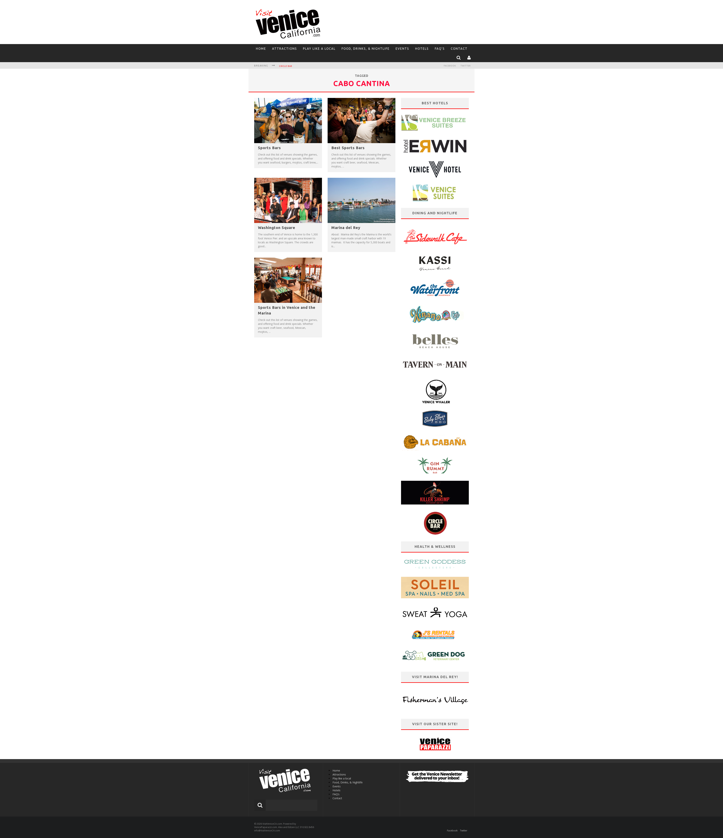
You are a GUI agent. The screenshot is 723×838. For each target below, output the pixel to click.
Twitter (466, 66)
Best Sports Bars (348, 148)
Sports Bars (269, 148)
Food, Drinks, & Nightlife (366, 48)
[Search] (459, 57)
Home (261, 48)
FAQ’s (440, 48)
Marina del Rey (345, 227)
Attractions (284, 48)
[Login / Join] (469, 57)
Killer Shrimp (287, 66)
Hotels (422, 48)
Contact (459, 48)
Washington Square (276, 227)
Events (402, 48)
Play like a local (319, 48)
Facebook (450, 66)
